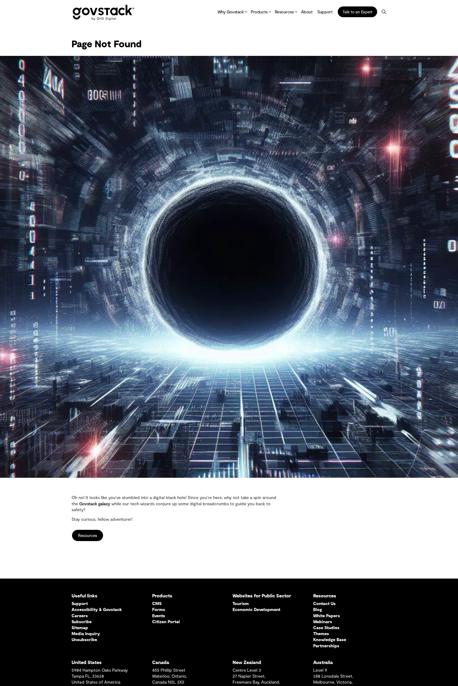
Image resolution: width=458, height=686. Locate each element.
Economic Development (256, 609)
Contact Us (324, 603)
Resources (284, 12)
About (307, 12)
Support (325, 12)
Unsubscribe (84, 639)
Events (158, 615)
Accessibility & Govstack (97, 609)
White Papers (326, 615)
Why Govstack (231, 12)
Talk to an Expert (357, 11)
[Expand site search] (383, 12)
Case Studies (326, 627)
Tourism (241, 603)
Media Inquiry (86, 633)
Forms (158, 609)
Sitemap (80, 627)
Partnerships (326, 645)
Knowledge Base (329, 639)
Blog (317, 609)
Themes (321, 633)
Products (259, 12)
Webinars (322, 621)
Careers (80, 615)
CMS (156, 603)
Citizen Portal (166, 621)
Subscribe (82, 621)
